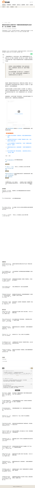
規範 (3, 368)
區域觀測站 (9, 4)
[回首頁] (6, 2)
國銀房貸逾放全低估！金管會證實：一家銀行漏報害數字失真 (19, 147)
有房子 (27, 4)
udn (2, 22)
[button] (32, 2)
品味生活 (18, 4)
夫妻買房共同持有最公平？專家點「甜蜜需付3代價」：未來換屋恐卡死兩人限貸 (19, 140)
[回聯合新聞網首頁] (3, 2)
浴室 (16, 6)
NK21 (4, 378)
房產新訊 (4, 4)
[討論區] (3, 60)
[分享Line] (3, 57)
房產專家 (23, 4)
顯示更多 (17, 375)
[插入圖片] (29, 368)
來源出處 (20, 128)
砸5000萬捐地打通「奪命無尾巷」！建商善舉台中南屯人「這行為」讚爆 (19, 151)
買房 (6, 155)
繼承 (8, 6)
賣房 (9, 155)
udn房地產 (5, 22)
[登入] (30, 2)
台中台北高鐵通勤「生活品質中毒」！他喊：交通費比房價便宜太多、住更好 (19, 144)
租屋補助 (12, 6)
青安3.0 (4, 6)
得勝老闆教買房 (10, 128)
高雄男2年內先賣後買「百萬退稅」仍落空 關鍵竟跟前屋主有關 (19, 136)
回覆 (31, 368)
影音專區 (31, 4)
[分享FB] (3, 55)
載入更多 (17, 390)
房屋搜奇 (14, 4)
